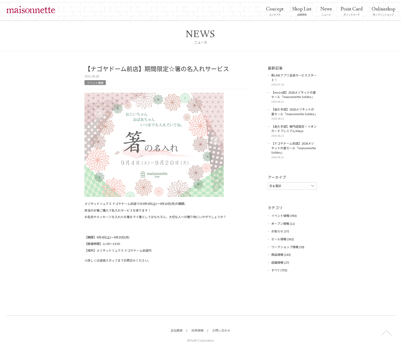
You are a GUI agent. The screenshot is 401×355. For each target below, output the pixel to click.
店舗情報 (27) (280, 262)
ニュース (326, 11)
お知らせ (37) (280, 231)
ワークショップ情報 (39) (287, 247)
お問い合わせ (221, 330)
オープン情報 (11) (283, 223)
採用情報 (197, 330)
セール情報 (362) (282, 239)
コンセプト (275, 11)
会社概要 (177, 330)
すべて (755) (279, 270)
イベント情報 (95, 83)
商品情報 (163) (281, 254)
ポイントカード (352, 11)
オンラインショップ (383, 11)
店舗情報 (301, 11)
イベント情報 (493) (284, 215)
